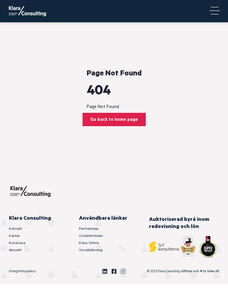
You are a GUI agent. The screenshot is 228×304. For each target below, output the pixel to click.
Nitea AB (213, 271)
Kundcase (17, 243)
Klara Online (89, 243)
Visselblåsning (91, 250)
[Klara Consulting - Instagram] (123, 271)
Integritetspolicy (22, 271)
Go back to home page (114, 119)
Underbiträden (91, 236)
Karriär (14, 236)
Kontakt (15, 229)
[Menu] (214, 11)
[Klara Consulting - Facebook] (114, 271)
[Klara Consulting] (31, 11)
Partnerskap (89, 229)
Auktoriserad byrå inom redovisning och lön (179, 222)
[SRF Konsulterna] (164, 246)
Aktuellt (15, 250)
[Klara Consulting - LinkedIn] (104, 271)
